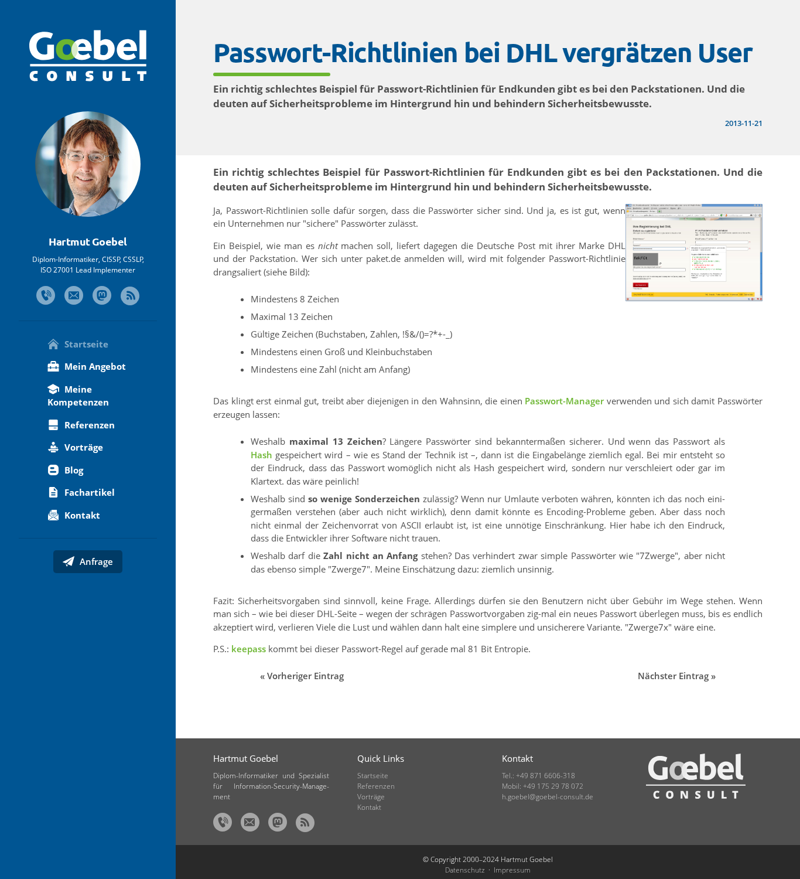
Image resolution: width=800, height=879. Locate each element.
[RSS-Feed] (130, 296)
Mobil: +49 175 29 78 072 (542, 786)
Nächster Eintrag (673, 676)
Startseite (85, 344)
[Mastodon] (102, 295)
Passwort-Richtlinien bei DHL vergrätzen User (483, 52)
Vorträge (82, 447)
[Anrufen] (45, 295)
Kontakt (81, 515)
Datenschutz (465, 870)
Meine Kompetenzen (78, 395)
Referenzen (88, 425)
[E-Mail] (73, 295)
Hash (261, 455)
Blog (72, 470)
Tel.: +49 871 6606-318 (538, 776)
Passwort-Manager (564, 401)
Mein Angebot (94, 366)
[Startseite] (87, 55)
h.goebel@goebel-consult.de (547, 797)
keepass (248, 649)
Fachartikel (88, 492)
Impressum (512, 870)
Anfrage (95, 561)
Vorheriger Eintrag (305, 676)
